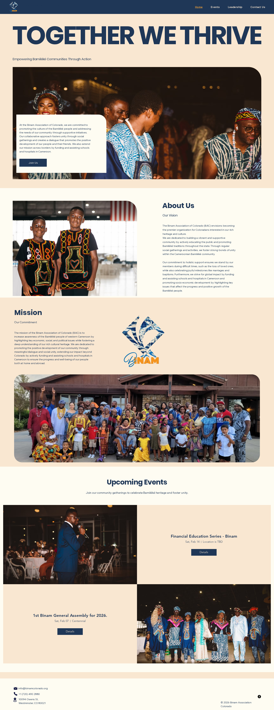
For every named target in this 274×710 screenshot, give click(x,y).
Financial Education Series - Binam (204, 536)
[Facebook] (259, 697)
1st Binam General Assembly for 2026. (70, 615)
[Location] (15, 699)
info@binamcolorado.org (33, 688)
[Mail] (15, 688)
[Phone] (15, 694)
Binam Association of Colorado (43, 5)
